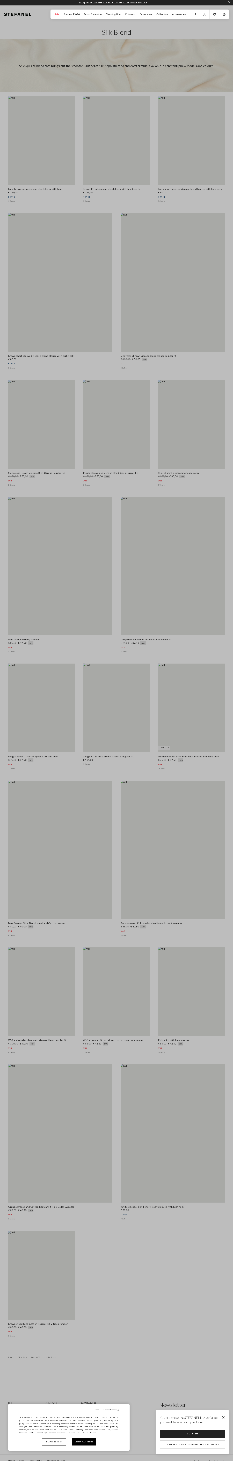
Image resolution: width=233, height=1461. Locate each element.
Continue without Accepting (107, 1410)
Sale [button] (57, 14)
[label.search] (195, 14)
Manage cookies (54, 1442)
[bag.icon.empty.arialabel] (224, 14)
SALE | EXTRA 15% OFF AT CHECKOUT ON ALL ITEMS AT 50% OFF (113, 2)
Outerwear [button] (146, 14)
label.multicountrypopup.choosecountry (192, 1444)
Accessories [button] (179, 14)
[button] (214, 14)
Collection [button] (162, 14)
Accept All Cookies (84, 1442)
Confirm (192, 1433)
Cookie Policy (89, 1433)
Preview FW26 (71, 14)
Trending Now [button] (113, 14)
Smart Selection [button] (93, 14)
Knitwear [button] (130, 14)
